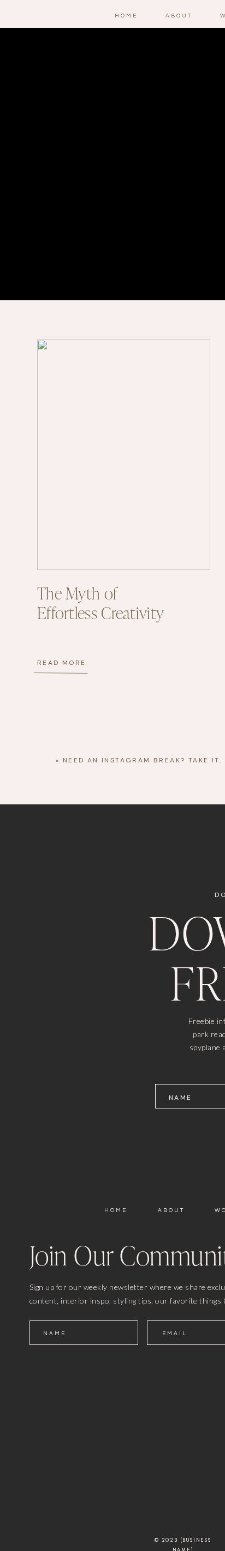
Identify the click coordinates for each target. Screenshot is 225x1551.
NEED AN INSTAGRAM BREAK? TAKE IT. (142, 760)
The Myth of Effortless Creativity (100, 603)
